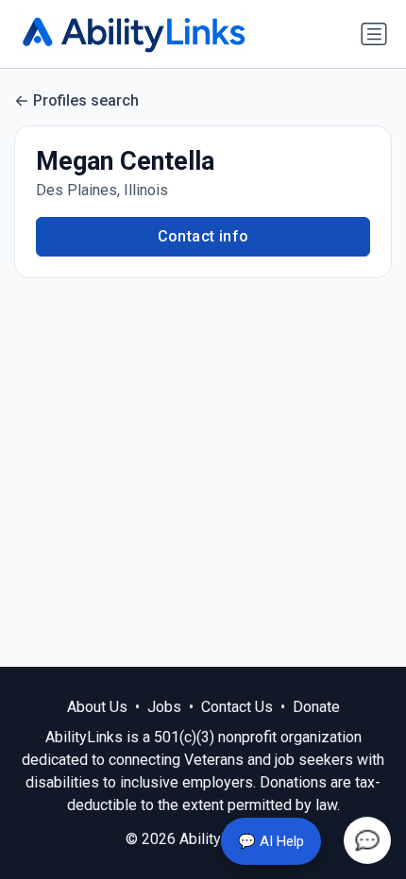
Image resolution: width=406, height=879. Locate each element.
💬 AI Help (271, 841)
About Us (97, 707)
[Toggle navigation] (374, 34)
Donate (316, 707)
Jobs (164, 707)
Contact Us (237, 707)
